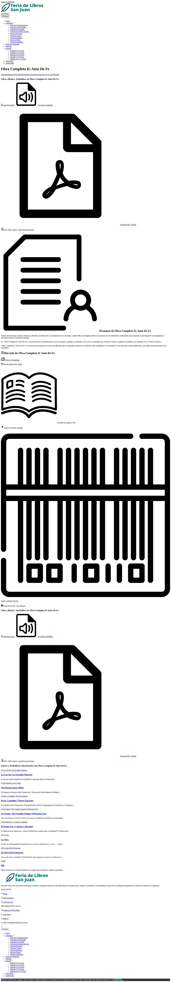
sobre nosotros (8, 898)
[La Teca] (5, 835)
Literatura (9, 23)
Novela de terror (16, 34)
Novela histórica (16, 38)
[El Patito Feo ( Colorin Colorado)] (14, 822)
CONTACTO (8, 902)
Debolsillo (15, 360)
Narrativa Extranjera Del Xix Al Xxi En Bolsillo (41, 75)
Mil (2, 865)
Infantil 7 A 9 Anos (17, 57)
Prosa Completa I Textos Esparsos (17, 800)
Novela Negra (15, 40)
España (19, 428)
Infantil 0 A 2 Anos (17, 51)
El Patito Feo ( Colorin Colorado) (17, 826)
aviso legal (7, 914)
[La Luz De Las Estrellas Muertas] (14, 770)
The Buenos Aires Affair (12, 788)
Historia (8, 46)
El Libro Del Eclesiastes (12, 852)
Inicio (8, 21)
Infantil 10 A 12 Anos (18, 59)
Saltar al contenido (8, 2)
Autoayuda (10, 63)
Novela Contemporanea (19, 25)
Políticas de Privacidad (11, 910)
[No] (122, 980)
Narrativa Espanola (17, 29)
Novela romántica (16, 42)
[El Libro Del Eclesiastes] (10, 848)
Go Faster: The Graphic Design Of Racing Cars (23, 813)
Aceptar (118, 980)
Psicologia (9, 61)
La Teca (4, 839)
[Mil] (3, 861)
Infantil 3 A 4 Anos (17, 53)
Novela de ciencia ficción (19, 32)
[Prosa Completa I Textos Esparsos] (14, 796)
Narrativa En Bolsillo (18, 27)
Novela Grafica (16, 36)
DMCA (5, 919)
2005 (20, 364)
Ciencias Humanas (12, 44)
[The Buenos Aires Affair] (11, 783)
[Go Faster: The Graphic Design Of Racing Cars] (19, 809)
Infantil (8, 49)
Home (5, 894)
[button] (2, 927)
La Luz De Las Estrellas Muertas (16, 774)
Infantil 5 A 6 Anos (17, 55)
